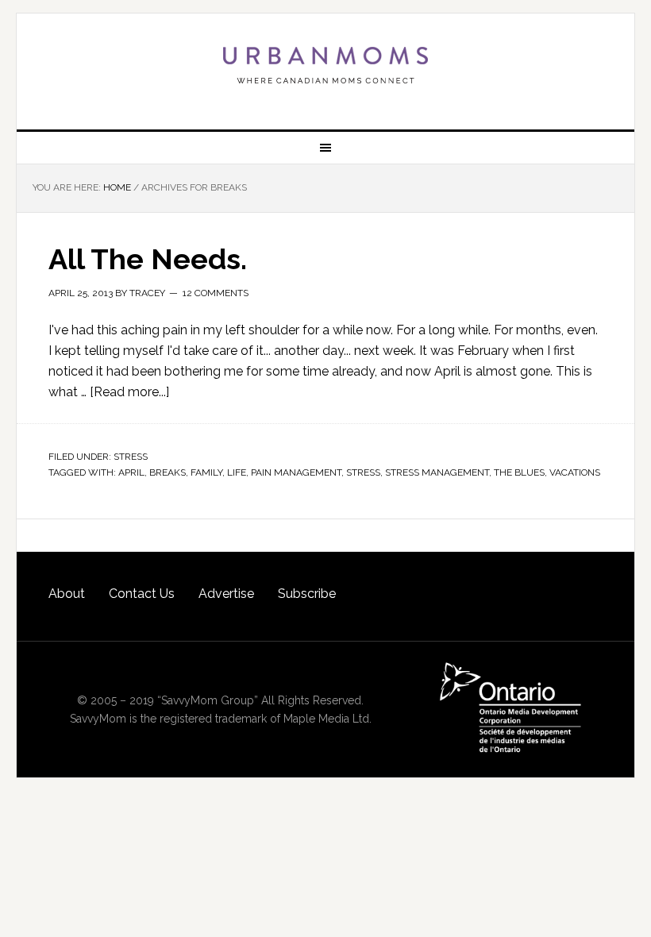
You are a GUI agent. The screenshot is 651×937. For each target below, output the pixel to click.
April (131, 472)
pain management (296, 472)
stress (363, 472)
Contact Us (142, 593)
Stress (131, 456)
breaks (167, 472)
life (236, 472)
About (66, 593)
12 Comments (215, 293)
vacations (574, 472)
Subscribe (307, 593)
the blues (519, 472)
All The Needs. (147, 259)
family (206, 472)
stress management (437, 472)
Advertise (226, 593)
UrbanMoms (325, 65)
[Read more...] (129, 391)
